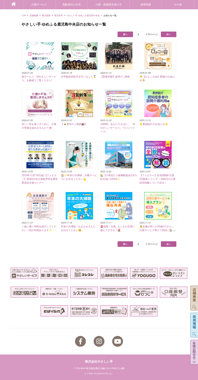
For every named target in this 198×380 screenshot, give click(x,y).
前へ (125, 34)
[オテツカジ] (54, 292)
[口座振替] (173, 292)
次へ (168, 34)
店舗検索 (34, 15)
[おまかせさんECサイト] (24, 292)
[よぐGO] (144, 273)
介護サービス (39, 4)
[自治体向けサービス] (114, 292)
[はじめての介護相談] (54, 273)
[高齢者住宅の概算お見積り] (114, 273)
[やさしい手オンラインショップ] (173, 273)
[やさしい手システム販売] (84, 292)
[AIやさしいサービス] (24, 273)
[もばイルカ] (54, 310)
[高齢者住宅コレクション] (84, 273)
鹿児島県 (46, 15)
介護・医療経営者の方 (108, 4)
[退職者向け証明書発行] (114, 310)
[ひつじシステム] (144, 292)
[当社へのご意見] (144, 310)
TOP (24, 15)
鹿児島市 (58, 15)
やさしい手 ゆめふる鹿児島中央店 (83, 15)
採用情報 (145, 4)
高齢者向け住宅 (71, 4)
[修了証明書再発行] (84, 310)
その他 (178, 4)
